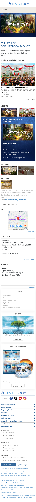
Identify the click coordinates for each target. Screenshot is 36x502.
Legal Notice (29, 497)
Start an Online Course (24, 475)
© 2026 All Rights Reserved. (18, 495)
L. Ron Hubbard (5, 468)
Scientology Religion (6, 471)
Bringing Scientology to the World (11, 307)
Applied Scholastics (19, 485)
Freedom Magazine (6, 482)
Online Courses (6, 407)
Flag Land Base (7, 303)
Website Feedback (10, 448)
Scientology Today (7, 415)
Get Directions (29, 259)
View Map (31, 231)
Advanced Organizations (9, 300)
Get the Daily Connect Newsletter (14, 458)
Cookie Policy (12, 497)
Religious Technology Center (9, 475)
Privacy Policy (4, 497)
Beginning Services (7, 410)
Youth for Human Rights (7, 490)
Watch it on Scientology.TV (13, 157)
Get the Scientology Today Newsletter (15, 460)
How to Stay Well (7, 427)
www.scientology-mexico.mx (15, 200)
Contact (32, 287)
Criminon (3, 485)
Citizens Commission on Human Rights (11, 492)
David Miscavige (19, 473)
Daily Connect (6, 418)
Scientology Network (22, 468)
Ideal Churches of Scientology (10, 298)
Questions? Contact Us (11, 445)
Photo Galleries (9, 435)
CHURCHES (18, 292)
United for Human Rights (26, 487)
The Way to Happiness (23, 482)
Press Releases (9, 432)
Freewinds (5, 305)
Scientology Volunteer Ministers (9, 478)
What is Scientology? (8, 404)
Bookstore (4, 413)
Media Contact (8, 438)
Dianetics (12, 468)
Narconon (10, 485)
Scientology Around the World (11, 421)
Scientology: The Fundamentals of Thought (16, 335)
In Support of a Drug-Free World (9, 487)
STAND (14, 482)
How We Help (5, 424)
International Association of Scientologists (12, 480)
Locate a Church (7, 295)
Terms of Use (21, 497)
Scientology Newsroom (7, 473)
